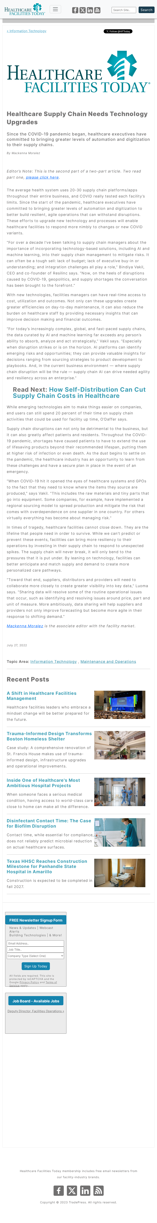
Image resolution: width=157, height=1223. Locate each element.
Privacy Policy (29, 982)
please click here (42, 177)
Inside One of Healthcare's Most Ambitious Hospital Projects (43, 782)
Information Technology (53, 661)
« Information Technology (26, 31)
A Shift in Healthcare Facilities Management (42, 695)
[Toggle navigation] (55, 9)
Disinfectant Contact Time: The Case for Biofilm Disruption (49, 823)
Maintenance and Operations (108, 661)
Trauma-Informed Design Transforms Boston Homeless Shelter (49, 736)
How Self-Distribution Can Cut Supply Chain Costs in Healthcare (79, 392)
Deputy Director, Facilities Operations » (36, 1011)
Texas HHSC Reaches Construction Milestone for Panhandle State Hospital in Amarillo (47, 866)
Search (147, 10)
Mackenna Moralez (25, 626)
